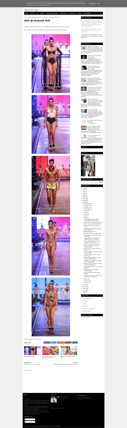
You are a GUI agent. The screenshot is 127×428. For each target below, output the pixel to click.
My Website (27, 399)
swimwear (45, 17)
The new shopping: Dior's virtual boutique (94, 136)
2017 (84, 198)
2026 (84, 188)
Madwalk (42, 26)
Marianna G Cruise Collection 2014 (68, 357)
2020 (84, 193)
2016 (84, 200)
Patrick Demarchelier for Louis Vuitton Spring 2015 (92, 258)
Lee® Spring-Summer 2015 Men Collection (92, 235)
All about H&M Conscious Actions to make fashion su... (92, 264)
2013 (84, 286)
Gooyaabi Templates (56, 426)
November (87, 205)
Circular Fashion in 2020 (94, 78)
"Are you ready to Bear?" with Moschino (91, 255)
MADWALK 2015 (36, 17)
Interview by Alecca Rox (84, 398)
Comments (29, 421)
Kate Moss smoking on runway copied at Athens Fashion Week (94, 67)
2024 (84, 191)
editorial (84, 301)
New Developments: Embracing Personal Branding (95, 99)
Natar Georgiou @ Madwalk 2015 (92, 224)
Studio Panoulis (37, 339)
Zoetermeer (87, 13)
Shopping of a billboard (93, 46)
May (85, 216)
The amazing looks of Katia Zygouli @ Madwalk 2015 (91, 220)
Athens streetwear (87, 298)
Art (37, 13)
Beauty (42, 13)
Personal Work (86, 311)
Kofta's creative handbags (94, 126)
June (85, 214)
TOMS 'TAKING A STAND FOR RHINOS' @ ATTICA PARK (91, 238)
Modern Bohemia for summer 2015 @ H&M (93, 267)
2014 (84, 284)
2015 (84, 202)
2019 (84, 195)
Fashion (32, 13)
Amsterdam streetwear (88, 308)
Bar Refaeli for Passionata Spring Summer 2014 (48, 357)
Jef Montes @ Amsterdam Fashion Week (94, 56)
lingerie (29, 17)
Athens (79, 13)
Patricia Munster (63, 397)
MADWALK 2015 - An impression (92, 233)
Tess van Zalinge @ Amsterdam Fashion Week (94, 110)
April (85, 217)
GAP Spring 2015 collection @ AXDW (91, 273)
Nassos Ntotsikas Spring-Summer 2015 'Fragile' (92, 252)
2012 (84, 288)
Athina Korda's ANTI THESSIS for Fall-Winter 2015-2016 (92, 276)
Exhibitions (63, 13)
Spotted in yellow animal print (91, 244)
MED (41, 17)
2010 (84, 292)
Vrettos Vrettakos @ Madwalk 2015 (91, 226)
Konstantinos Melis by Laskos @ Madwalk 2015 (92, 229)
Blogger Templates (40, 426)
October (86, 207)
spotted (84, 303)
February (86, 280)
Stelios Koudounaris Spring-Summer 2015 (91, 246)
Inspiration (71, 13)
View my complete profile (57, 408)
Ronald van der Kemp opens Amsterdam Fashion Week (95, 88)
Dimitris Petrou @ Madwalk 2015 (92, 222)
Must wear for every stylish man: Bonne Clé (92, 249)
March (85, 279)
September (87, 209)
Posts (27, 419)
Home (26, 13)
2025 (84, 190)
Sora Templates (32, 426)
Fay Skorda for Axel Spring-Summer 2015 (91, 270)
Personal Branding (52, 13)
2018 (84, 197)
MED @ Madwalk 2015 (30, 356)
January (86, 282)
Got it (98, 3)
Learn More (92, 3)
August (86, 210)
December (87, 203)
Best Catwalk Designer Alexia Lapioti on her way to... (91, 241)
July (85, 212)
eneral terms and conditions (90, 36)
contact (83, 31)
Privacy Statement (86, 317)
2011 (84, 290)
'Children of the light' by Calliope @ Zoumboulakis (92, 261)
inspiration (85, 306)
